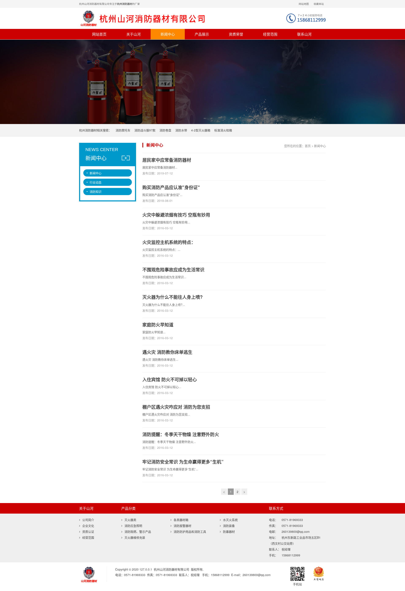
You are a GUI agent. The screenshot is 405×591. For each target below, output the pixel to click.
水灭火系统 (230, 520)
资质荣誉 (236, 34)
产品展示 (202, 34)
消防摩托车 (123, 130)
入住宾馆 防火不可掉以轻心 (169, 379)
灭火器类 (130, 520)
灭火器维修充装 (134, 537)
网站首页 (99, 34)
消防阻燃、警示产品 (137, 531)
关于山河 (133, 34)
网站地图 (304, 3)
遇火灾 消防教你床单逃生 (167, 352)
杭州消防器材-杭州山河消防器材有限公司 (153, 18)
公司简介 (88, 520)
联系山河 (304, 34)
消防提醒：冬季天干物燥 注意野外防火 (180, 434)
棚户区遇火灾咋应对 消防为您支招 (176, 406)
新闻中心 (168, 34)
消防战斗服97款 (144, 130)
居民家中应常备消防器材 (166, 160)
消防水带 (181, 130)
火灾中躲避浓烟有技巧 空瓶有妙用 (176, 214)
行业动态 (95, 182)
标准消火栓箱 (223, 130)
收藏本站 (319, 3)
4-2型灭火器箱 (200, 130)
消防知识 (95, 191)
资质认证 (88, 531)
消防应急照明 (133, 526)
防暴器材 (229, 531)
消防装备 (229, 526)
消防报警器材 (182, 526)
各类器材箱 (181, 520)
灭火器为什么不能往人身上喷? (172, 297)
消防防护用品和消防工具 (190, 531)
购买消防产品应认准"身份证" (171, 187)
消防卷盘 (165, 130)
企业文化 (88, 526)
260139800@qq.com (257, 575)
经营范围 (270, 34)
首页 (308, 146)
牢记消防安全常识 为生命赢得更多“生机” (183, 461)
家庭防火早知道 (157, 324)
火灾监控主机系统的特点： (169, 242)
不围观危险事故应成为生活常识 (173, 269)
